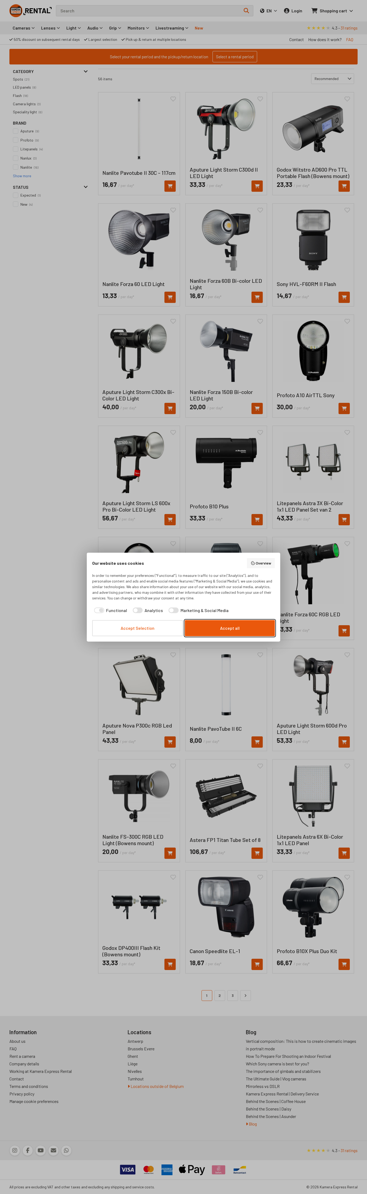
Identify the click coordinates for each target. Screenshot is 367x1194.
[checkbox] (109, 610)
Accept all (230, 628)
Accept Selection (137, 628)
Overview (263, 563)
